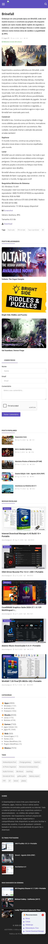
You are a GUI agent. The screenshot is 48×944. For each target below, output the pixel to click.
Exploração (11, 230)
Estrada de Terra (8, 776)
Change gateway (25, 762)
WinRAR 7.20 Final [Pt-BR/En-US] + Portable (21, 681)
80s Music (19, 771)
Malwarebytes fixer (9, 762)
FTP (4, 781)
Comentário (6, 386)
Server (16, 781)
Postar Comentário (11, 414)
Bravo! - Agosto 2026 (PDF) (25, 855)
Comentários (9, 360)
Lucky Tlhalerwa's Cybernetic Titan (28, 910)
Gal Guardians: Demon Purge (13, 350)
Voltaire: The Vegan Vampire (13, 279)
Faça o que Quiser (33, 230)
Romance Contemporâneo (28, 767)
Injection (37, 762)
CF (9, 781)
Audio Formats (8, 771)
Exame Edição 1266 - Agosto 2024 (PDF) (30, 474)
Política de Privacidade (18, 934)
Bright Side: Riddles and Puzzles (14, 315)
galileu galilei (21, 776)
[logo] (24, 4)
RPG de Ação (21, 230)
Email (4, 376)
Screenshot (8, 210)
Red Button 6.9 (20, 867)
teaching (29, 771)
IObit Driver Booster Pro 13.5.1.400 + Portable (22, 572)
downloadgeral (7, 540)
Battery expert (34, 776)
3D (43, 230)
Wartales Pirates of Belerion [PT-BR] (28, 461)
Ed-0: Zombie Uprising (23, 449)
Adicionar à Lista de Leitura (12, 42)
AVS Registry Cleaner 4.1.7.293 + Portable (30, 888)
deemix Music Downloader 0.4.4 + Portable (21, 646)
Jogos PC (6, 38)
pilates (23, 781)
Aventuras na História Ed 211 (26, 486)
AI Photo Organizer (9, 767)
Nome (4, 366)
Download (8, 224)
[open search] (45, 4)
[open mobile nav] (3, 4)
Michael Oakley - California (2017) (27, 899)
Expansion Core (21, 437)
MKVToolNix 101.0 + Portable (26, 843)
